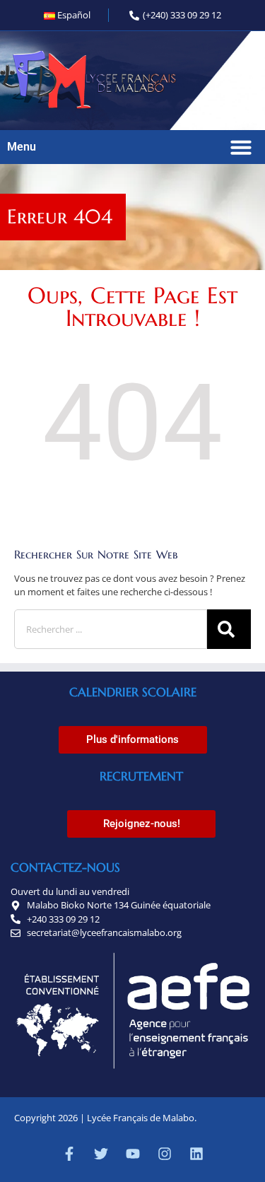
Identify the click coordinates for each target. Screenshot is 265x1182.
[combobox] (110, 629)
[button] (241, 147)
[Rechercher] (229, 629)
